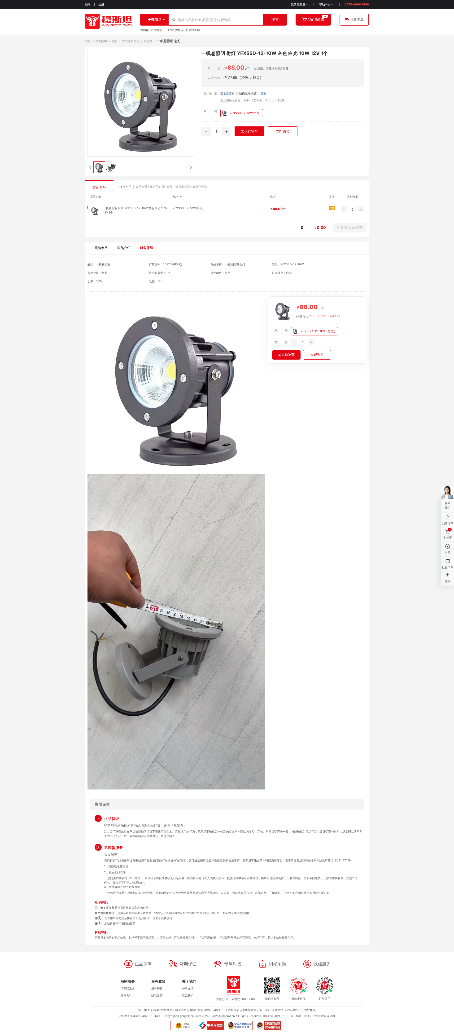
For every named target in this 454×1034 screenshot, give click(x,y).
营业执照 (310, 1010)
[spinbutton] (216, 131)
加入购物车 (249, 131)
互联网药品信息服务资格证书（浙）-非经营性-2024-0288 (262, 1010)
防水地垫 (156, 30)
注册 (101, 4)
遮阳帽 (144, 30)
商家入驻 (126, 995)
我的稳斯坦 (298, 4)
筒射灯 (148, 41)
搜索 (275, 19)
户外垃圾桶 (193, 30)
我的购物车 (316, 20)
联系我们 (187, 995)
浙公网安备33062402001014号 (140, 1016)
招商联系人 (128, 988)
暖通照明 (101, 41)
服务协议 (157, 988)
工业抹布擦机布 (174, 30)
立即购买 (282, 131)
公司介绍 (187, 988)
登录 (88, 4)
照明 (114, 41)
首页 (88, 41)
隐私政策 (157, 995)
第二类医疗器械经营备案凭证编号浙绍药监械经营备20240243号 (179, 1010)
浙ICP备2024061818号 (278, 1016)
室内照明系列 (130, 41)
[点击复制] (181, 264)
